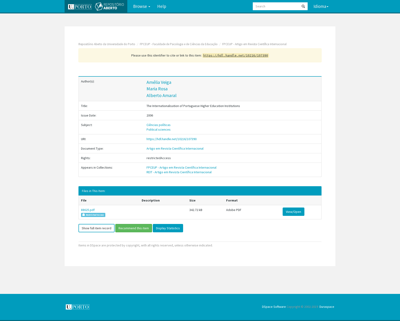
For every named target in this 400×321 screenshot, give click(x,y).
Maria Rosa (157, 88)
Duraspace (326, 307)
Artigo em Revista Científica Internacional (175, 148)
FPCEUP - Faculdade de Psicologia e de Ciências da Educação (179, 44)
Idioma (319, 6)
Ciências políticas (159, 125)
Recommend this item (134, 228)
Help (161, 6)
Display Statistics (168, 228)
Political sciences (159, 129)
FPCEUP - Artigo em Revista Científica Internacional (254, 44)
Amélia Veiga (159, 82)
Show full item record (96, 228)
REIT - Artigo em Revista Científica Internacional (179, 172)
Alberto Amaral (162, 95)
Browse (140, 6)
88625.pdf (88, 210)
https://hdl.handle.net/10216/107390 (172, 139)
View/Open (293, 212)
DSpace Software (274, 307)
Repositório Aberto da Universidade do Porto (106, 44)
